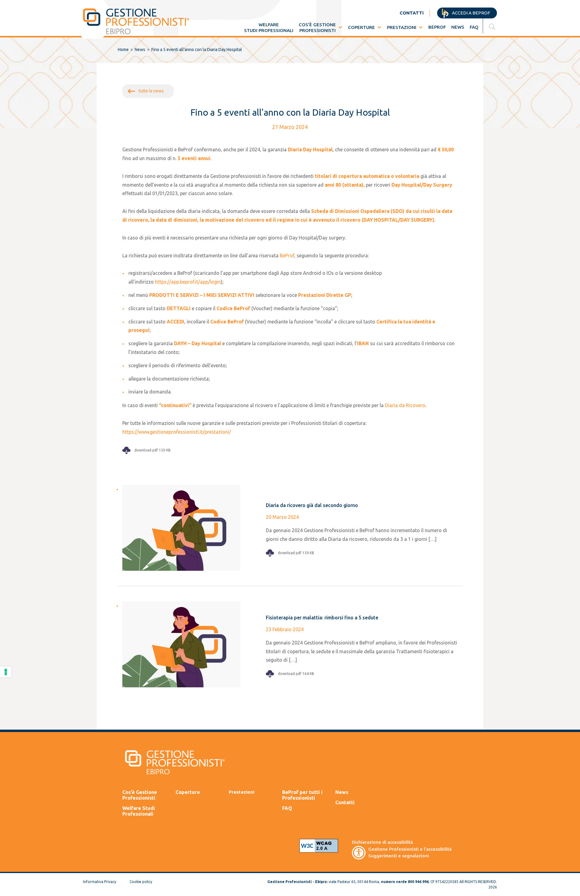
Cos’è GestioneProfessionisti (317, 27)
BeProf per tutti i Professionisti (302, 795)
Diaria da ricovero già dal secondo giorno (312, 505)
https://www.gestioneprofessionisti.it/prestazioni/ (176, 432)
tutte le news (151, 90)
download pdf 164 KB (295, 674)
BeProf (437, 27)
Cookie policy (141, 882)
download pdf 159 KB (295, 553)
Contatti (345, 802)
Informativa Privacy (99, 882)
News (457, 27)
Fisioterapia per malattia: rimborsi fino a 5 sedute (322, 617)
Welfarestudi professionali (268, 27)
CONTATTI (412, 12)
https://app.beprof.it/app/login (188, 281)
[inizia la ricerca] (493, 26)
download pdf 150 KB (152, 450)
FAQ (474, 27)
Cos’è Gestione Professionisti (139, 795)
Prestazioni (401, 27)
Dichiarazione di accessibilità (382, 842)
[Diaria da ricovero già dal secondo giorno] (182, 527)
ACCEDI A (470, 12)
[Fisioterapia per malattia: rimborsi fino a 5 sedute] (182, 643)
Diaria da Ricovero (405, 405)
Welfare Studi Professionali (138, 811)
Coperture (361, 27)
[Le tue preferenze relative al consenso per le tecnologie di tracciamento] (5, 672)
